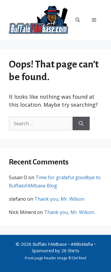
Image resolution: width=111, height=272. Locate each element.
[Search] (81, 123)
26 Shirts (70, 250)
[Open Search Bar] (78, 20)
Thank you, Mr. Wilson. (59, 199)
